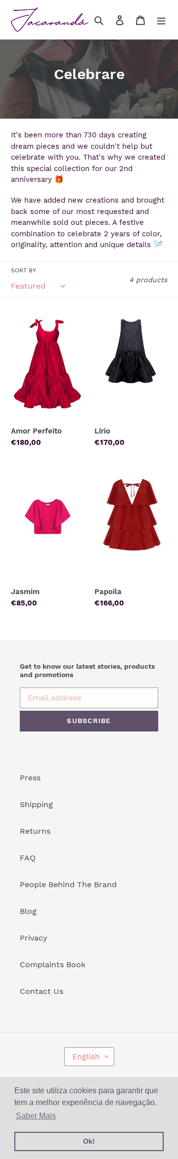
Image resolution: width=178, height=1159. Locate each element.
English (86, 1056)
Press (30, 777)
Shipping (36, 804)
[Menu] (161, 20)
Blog (28, 911)
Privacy (33, 938)
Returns (35, 831)
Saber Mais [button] (36, 1116)
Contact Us (41, 991)
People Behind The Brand (68, 884)
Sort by (23, 270)
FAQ (28, 857)
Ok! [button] (89, 1141)
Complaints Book (53, 964)
